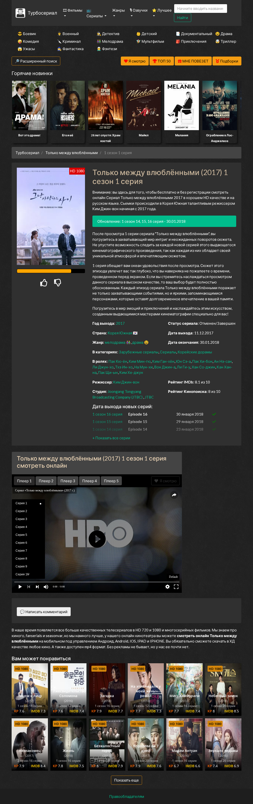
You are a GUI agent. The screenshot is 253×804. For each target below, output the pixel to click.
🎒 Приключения (189, 41)
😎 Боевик (27, 33)
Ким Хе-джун (131, 372)
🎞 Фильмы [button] (72, 10)
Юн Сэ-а (183, 361)
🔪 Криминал (69, 41)
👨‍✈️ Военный (68, 33)
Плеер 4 (89, 481)
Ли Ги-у (183, 367)
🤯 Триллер (225, 41)
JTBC (149, 397)
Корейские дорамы (195, 352)
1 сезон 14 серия (107, 429)
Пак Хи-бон (202, 361)
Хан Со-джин (203, 367)
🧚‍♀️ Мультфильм (149, 41)
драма (137, 342)
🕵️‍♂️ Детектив (108, 33)
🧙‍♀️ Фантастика (70, 48)
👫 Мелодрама (110, 41)
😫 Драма (223, 33)
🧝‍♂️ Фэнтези (107, 48)
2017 (120, 323)
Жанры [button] (118, 10)
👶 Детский (146, 33)
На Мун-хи (143, 367)
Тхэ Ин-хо (124, 367)
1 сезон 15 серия (107, 421)
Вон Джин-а (164, 367)
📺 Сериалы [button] (95, 13)
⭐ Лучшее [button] (162, 10)
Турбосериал (42, 13)
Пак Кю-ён (117, 361)
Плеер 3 (68, 481)
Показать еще (126, 780)
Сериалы (168, 352)
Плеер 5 (111, 481)
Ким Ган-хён (163, 361)
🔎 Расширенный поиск (36, 61)
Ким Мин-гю (140, 361)
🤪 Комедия (28, 41)
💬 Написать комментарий (43, 611)
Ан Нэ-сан (223, 361)
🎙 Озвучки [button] (139, 10)
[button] (111, 438)
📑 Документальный (189, 33)
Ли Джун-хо (103, 367)
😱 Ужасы (26, 48)
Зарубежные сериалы (138, 352)
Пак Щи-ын (108, 372)
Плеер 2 (46, 481)
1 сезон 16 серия (107, 414)
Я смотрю (167, 481)
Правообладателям (126, 796)
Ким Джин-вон (126, 382)
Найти (182, 17)
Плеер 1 (24, 481)
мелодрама (115, 342)
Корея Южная (120, 333)
